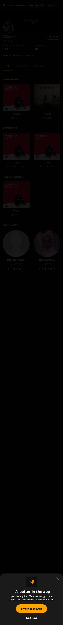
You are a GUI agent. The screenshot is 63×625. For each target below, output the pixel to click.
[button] (31, 312)
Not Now (31, 617)
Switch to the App (31, 608)
